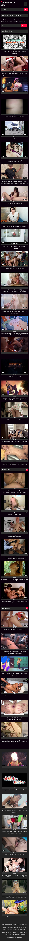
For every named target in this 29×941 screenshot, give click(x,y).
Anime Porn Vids (8, 4)
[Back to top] (24, 936)
